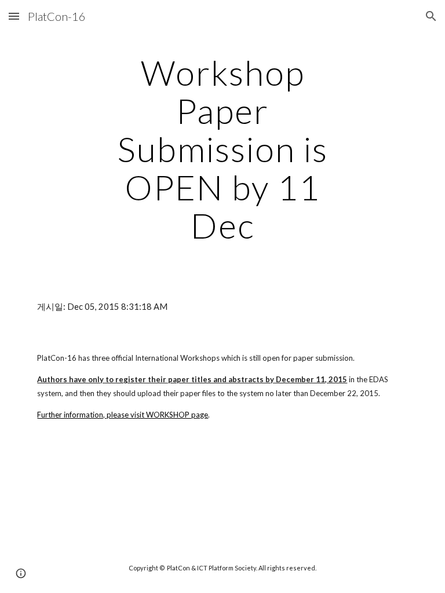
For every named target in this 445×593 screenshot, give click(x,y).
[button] (14, 16)
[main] (222, 149)
